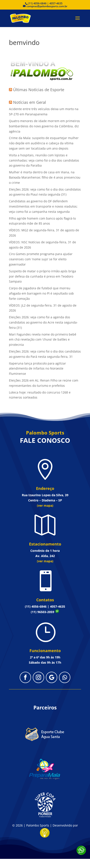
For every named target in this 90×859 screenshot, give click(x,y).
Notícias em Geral (29, 102)
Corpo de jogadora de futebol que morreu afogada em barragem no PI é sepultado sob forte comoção (41, 293)
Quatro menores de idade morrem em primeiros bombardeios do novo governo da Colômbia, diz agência (44, 126)
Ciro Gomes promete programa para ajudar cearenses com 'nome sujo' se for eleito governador (41, 259)
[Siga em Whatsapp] (64, 677)
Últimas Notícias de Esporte (38, 89)
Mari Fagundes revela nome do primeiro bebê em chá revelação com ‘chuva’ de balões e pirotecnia (42, 339)
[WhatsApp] (81, 850)
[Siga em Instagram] (38, 677)
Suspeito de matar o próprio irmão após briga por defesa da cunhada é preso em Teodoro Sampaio (42, 276)
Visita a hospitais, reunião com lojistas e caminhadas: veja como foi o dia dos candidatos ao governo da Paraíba (44, 160)
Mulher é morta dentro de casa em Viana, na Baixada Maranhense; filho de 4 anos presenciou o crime (44, 177)
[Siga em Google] (51, 677)
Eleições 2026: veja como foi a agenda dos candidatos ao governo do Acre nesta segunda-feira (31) (43, 322)
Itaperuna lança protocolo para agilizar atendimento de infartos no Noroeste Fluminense (37, 368)
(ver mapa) (45, 505)
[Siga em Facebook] (25, 677)
